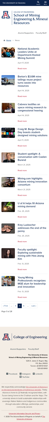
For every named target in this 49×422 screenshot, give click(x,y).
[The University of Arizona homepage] (14, 3)
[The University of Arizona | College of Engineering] (24, 336)
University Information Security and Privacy (24, 414)
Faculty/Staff (41, 33)
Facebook (13, 374)
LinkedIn (39, 374)
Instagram (26, 374)
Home (8, 40)
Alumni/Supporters (26, 33)
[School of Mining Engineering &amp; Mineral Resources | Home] (24, 18)
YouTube (25, 377)
